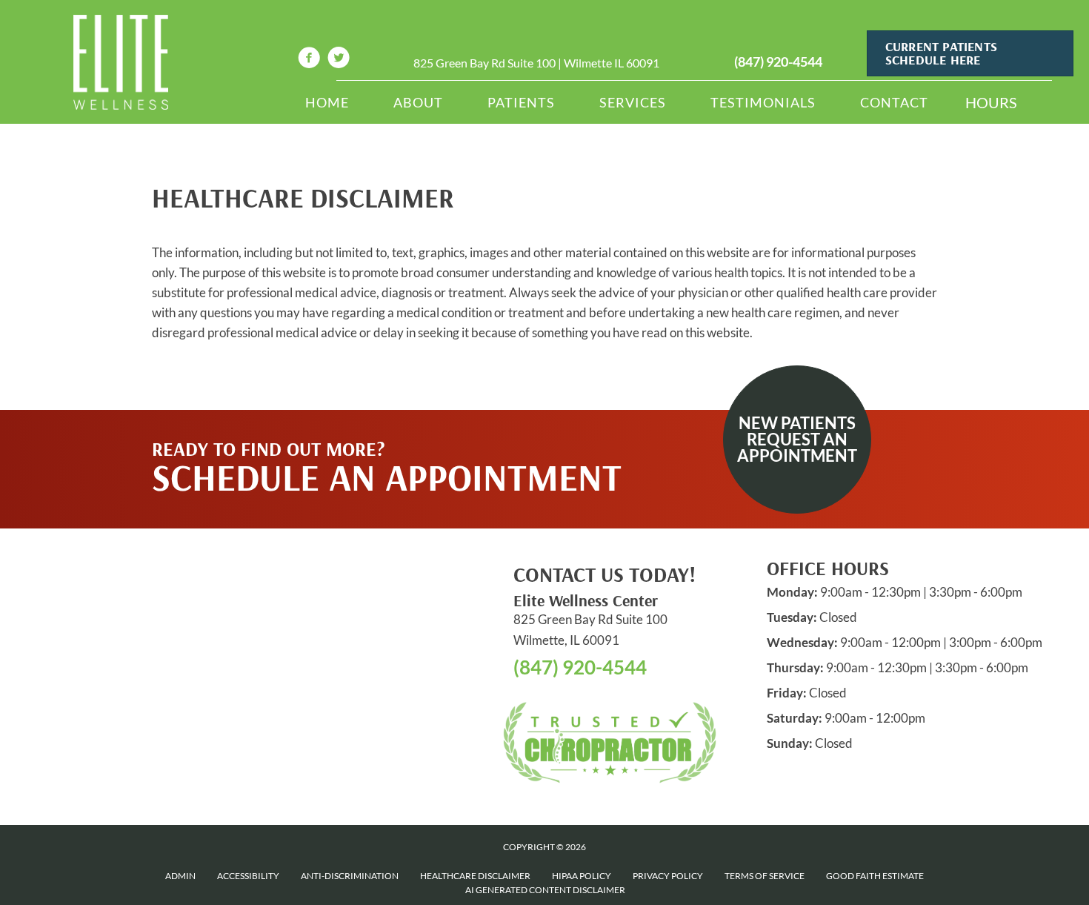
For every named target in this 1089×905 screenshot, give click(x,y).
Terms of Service (765, 875)
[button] (797, 439)
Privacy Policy (668, 875)
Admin (180, 875)
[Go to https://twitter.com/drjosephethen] (338, 60)
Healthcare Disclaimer (475, 875)
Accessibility (248, 875)
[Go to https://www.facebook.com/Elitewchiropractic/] (309, 60)
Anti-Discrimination (350, 875)
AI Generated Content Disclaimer (545, 889)
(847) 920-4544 (778, 61)
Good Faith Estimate (875, 875)
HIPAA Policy (581, 875)
